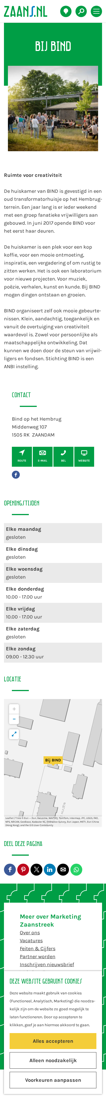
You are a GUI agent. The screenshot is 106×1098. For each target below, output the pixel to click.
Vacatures (31, 940)
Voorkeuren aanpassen (53, 1080)
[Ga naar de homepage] (28, 11)
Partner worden (37, 956)
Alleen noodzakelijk (53, 1060)
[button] (53, 763)
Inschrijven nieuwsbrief (47, 964)
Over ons (30, 932)
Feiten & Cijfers (37, 948)
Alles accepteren (53, 1041)
